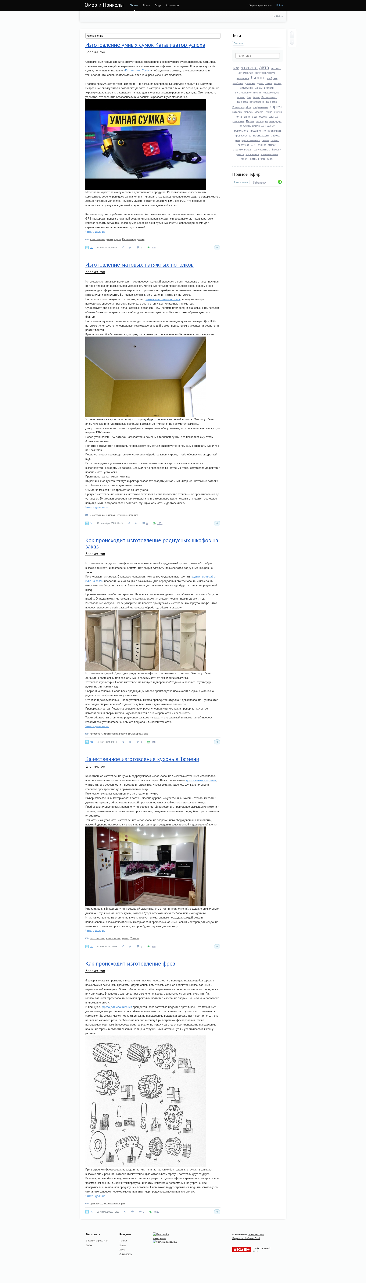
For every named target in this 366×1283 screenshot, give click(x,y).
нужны (278, 112)
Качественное (97, 938)
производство (243, 135)
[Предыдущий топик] (292, 34)
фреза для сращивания (117, 1007)
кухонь (125, 938)
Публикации (259, 182)
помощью (258, 126)
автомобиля (245, 72)
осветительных (268, 116)
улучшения (252, 154)
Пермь (250, 121)
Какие (256, 97)
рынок (265, 140)
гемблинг (238, 83)
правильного (240, 130)
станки (262, 144)
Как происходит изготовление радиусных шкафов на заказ (151, 543)
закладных (246, 87)
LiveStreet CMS (256, 1234)
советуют (243, 144)
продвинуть (274, 130)
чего (263, 158)
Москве (259, 112)
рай (237, 140)
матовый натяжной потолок (163, 299)
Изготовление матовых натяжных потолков (139, 264)
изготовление (243, 92)
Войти (279, 5)
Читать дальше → (97, 232)
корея (275, 106)
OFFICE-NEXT (249, 68)
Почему (269, 126)
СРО (253, 144)
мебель (248, 112)
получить (245, 126)
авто (264, 67)
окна (239, 116)
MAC (236, 68)
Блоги (146, 5)
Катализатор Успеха (138, 70)
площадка (262, 121)
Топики (134, 5)
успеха (140, 239)
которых (237, 112)
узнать (240, 154)
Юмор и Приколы (103, 4)
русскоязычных (250, 140)
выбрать (272, 78)
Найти (279, 16)
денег (260, 83)
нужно (268, 112)
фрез (244, 158)
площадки (275, 121)
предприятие (258, 130)
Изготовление (97, 239)
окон (255, 116)
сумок (117, 239)
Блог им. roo (95, 52)
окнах (247, 116)
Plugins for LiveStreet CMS (246, 1238)
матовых (110, 514)
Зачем (258, 87)
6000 (270, 158)
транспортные (261, 149)
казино (241, 97)
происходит (261, 135)
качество (271, 101)
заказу (277, 83)
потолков (133, 514)
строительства (242, 149)
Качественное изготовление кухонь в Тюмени (142, 759)
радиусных (125, 733)
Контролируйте (241, 107)
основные (238, 121)
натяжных (122, 514)
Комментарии (241, 182)
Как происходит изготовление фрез (130, 963)
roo (91, 247)
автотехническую (265, 72)
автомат (276, 68)
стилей (272, 144)
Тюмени (276, 149)
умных (109, 239)
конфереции (260, 107)
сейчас (275, 140)
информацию (271, 92)
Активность (172, 5)
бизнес (258, 77)
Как (249, 97)
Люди (158, 5)
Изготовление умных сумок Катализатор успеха (145, 44)
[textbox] (257, 55)
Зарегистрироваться (260, 5)
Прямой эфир (246, 174)
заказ (268, 83)
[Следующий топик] (292, 41)
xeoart (267, 1248)
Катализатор (269, 97)
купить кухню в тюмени (201, 780)
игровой (269, 87)
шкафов (136, 733)
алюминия (243, 78)
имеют (257, 92)
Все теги (238, 43)
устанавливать (269, 154)
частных (254, 158)
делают (250, 83)
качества (242, 101)
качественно (257, 101)
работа (275, 135)
